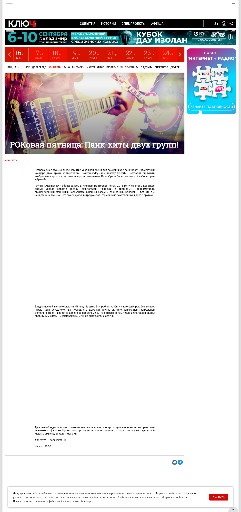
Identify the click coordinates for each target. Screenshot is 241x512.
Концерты (55, 67)
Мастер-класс (95, 67)
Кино (66, 67)
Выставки (78, 67)
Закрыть (219, 497)
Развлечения (114, 67)
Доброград (39, 67)
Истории (108, 23)
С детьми (146, 67)
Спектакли (161, 67)
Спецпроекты (134, 23)
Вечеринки (132, 67)
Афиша (157, 23)
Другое (175, 67)
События (87, 23)
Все (27, 67)
